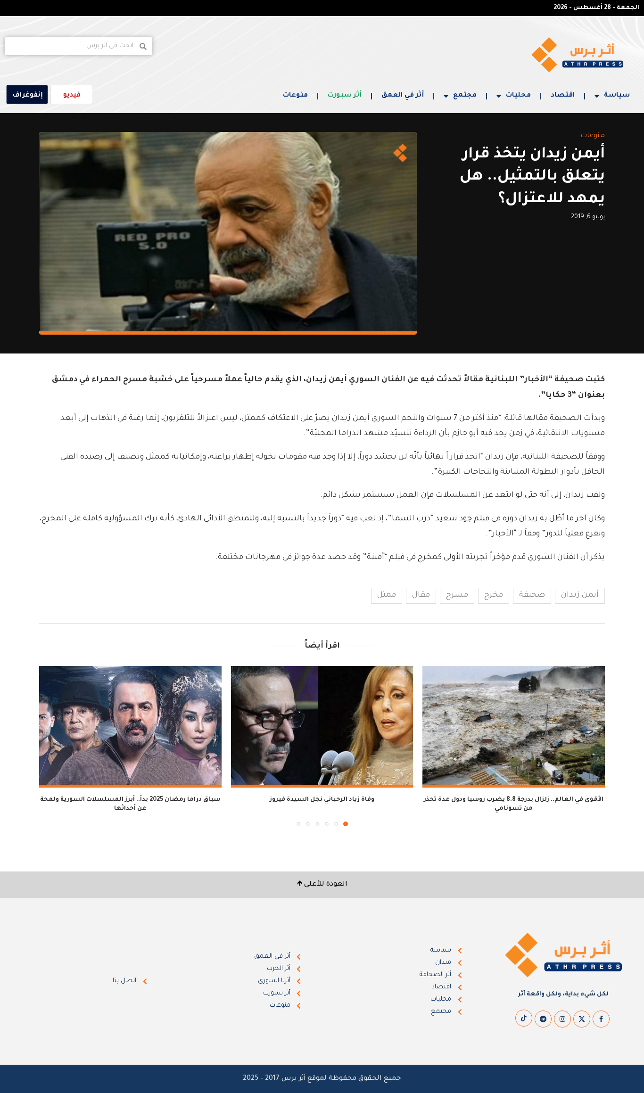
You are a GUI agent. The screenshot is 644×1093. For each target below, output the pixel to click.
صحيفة (532, 595)
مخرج (493, 595)
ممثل (386, 595)
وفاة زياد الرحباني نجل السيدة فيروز (322, 800)
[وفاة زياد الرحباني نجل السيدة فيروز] (322, 727)
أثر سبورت (345, 95)
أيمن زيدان (580, 595)
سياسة (617, 95)
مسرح (457, 595)
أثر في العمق (402, 95)
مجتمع (465, 95)
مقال (421, 595)
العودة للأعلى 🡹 (322, 884)
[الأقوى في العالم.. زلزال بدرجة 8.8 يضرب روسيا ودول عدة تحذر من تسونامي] (513, 727)
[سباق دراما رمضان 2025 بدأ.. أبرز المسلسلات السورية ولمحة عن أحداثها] (130, 727)
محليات (518, 95)
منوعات (295, 95)
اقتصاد (563, 95)
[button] (52, 746)
